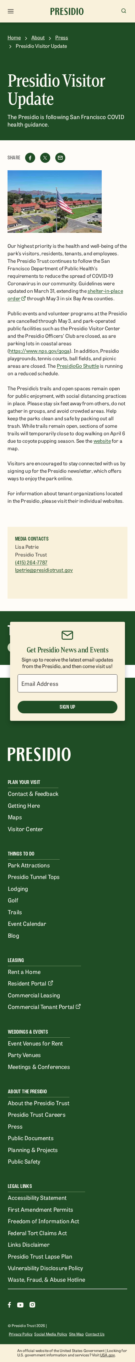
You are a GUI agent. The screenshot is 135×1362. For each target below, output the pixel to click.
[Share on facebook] (30, 158)
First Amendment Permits (40, 1209)
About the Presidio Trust (38, 1102)
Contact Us (95, 1333)
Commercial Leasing (34, 995)
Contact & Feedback (33, 793)
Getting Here (24, 805)
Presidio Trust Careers (37, 1114)
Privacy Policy (21, 1333)
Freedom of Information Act (43, 1221)
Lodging (18, 888)
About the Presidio (27, 1091)
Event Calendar (27, 923)
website (102, 440)
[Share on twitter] (45, 158)
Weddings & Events (28, 1032)
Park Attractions (29, 865)
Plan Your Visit (24, 782)
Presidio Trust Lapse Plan (40, 1256)
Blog (13, 935)
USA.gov (107, 1354)
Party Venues (24, 1054)
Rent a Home (24, 971)
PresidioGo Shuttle (78, 365)
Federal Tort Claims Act (37, 1232)
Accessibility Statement (37, 1197)
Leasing (16, 960)
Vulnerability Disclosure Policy (45, 1267)
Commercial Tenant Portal (41, 1006)
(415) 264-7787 (31, 562)
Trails (15, 911)
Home (14, 37)
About (38, 37)
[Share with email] (60, 158)
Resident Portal (27, 983)
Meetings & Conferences (39, 1066)
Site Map (76, 1333)
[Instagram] (32, 1305)
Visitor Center (25, 828)
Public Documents (31, 1137)
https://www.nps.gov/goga (39, 350)
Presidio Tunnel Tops (34, 876)
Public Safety (24, 1161)
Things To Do (21, 854)
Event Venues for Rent (35, 1043)
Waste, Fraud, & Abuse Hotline (46, 1279)
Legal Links (20, 1186)
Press (61, 37)
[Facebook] (9, 1305)
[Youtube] (20, 1305)
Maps (15, 817)
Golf (13, 900)
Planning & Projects (33, 1149)
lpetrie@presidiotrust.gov (44, 569)
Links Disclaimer (29, 1244)
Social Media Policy (50, 1333)
